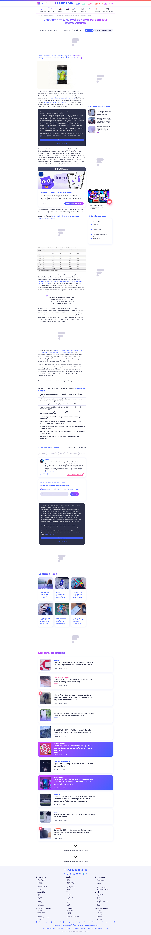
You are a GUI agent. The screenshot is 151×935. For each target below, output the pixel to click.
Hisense (69, 894)
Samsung (69, 900)
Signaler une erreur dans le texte (48, 447)
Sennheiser (100, 903)
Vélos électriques (101, 908)
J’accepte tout (62, 140)
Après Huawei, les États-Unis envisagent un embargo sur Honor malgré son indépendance (60, 422)
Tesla (39, 904)
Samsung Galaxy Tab (73, 916)
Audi (39, 894)
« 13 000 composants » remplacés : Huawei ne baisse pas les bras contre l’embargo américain (61, 400)
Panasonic (70, 897)
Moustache (100, 915)
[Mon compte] (50, 3)
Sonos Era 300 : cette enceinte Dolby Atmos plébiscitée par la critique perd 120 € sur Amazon (73, 832)
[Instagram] (67, 873)
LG (68, 895)
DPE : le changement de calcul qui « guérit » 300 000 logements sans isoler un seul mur (73, 663)
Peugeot (40, 901)
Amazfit (40, 910)
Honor (62, 453)
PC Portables (100, 877)
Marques (46, 15)
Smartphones (41, 877)
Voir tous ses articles (74, 474)
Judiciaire (72, 453)
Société (82, 453)
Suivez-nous (89, 30)
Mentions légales (49, 928)
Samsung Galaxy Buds (103, 901)
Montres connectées (43, 908)
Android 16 (111, 922)
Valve (68, 889)
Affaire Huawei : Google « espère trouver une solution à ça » (61, 621)
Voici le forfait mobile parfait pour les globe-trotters (45, 595)
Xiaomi (39, 889)
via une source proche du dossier (55, 102)
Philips (69, 898)
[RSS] (74, 873)
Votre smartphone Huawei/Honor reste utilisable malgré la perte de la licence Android (61, 595)
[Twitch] (80, 873)
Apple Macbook (101, 880)
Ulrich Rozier (49, 460)
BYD (39, 895)
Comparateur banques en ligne (62, 925)
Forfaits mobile (96, 229)
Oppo (39, 885)
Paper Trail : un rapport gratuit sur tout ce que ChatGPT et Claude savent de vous (74, 714)
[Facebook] (71, 873)
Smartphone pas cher (98, 232)
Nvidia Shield (70, 886)
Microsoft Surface (101, 888)
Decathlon (99, 912)
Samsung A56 (96, 221)
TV (67, 892)
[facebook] (51, 474)
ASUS (68, 879)
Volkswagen (41, 905)
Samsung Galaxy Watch (44, 918)
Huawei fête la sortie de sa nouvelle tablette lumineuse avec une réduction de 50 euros (103, 129)
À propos (60, 928)
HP (97, 886)
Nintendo (69, 885)
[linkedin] (47, 474)
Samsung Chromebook (103, 889)
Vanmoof (99, 919)
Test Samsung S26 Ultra (91, 925)
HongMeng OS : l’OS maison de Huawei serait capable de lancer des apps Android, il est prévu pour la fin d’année (45, 621)
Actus (78, 3)
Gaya (98, 913)
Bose (98, 895)
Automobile (40, 892)
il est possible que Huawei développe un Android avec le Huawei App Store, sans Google (61, 351)
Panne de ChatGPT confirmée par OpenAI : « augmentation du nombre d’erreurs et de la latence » (73, 748)
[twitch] (44, 474)
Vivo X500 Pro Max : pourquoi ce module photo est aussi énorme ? (74, 815)
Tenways (99, 918)
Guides (90, 3)
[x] (40, 474)
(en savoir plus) (48, 127)
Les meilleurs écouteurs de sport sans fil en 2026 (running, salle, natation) (73, 680)
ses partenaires (44, 132)
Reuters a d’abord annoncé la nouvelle (61, 98)
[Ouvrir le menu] (38, 3)
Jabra (98, 897)
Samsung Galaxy (42, 886)
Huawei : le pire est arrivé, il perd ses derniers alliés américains (62, 404)
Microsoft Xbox (71, 883)
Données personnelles (95, 928)
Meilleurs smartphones (99, 227)
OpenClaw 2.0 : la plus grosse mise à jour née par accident (73, 765)
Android (43, 453)
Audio (97, 892)
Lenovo (99, 883)
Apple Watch (41, 912)
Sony (68, 901)
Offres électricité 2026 (98, 241)
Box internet (96, 238)
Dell (98, 882)
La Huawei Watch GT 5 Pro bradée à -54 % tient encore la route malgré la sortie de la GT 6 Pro (104, 120)
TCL (68, 903)
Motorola (40, 883)
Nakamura (99, 916)
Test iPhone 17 (86, 922)
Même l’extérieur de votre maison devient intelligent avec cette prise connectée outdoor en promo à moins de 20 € (74, 697)
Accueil (40, 15)
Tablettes (69, 908)
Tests (84, 3)
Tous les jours (46, 489)
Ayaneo (69, 880)
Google (53, 453)
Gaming (69, 877)
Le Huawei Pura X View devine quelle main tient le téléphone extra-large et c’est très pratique (104, 112)
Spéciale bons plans (72, 489)
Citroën (40, 897)
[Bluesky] (86, 873)
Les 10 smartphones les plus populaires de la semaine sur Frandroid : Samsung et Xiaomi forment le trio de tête (73, 781)
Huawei (52, 15)
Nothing (99, 900)
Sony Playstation (71, 888)
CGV (106, 928)
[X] (64, 873)
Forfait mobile (109, 3)
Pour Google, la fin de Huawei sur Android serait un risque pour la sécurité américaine (78, 595)
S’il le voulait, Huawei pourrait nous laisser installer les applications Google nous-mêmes (78, 621)
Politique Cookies (79, 928)
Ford (39, 898)
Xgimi (68, 904)
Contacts (68, 928)
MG (38, 900)
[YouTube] (77, 873)
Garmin (40, 915)
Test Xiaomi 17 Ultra (98, 922)
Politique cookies (44, 136)
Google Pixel (41, 880)
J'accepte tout (62, 538)
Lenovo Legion (71, 882)
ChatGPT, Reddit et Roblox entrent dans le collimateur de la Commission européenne (72, 731)
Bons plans (99, 3)
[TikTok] (83, 873)
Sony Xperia (41, 888)
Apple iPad (70, 910)
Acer (98, 879)
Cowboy (99, 910)
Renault (40, 903)
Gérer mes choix (62, 143)
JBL (98, 898)
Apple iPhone (41, 879)
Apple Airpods (100, 894)
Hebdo (58, 489)
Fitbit (39, 913)
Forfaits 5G (95, 224)
